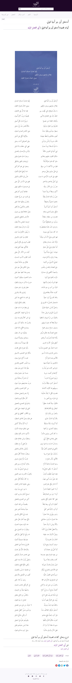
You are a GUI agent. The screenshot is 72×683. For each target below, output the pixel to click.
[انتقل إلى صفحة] (19, 9)
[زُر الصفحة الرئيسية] (36, 4)
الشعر (29, 14)
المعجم (13, 14)
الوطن (29, 655)
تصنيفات (67, 656)
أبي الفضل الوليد (34, 28)
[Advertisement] (36, 40)
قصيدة (3, 19)
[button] (43, 676)
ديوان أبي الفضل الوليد (48, 655)
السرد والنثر (21, 14)
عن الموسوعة (5, 14)
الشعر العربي (36, 655)
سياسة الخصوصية (36, 679)
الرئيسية (36, 14)
